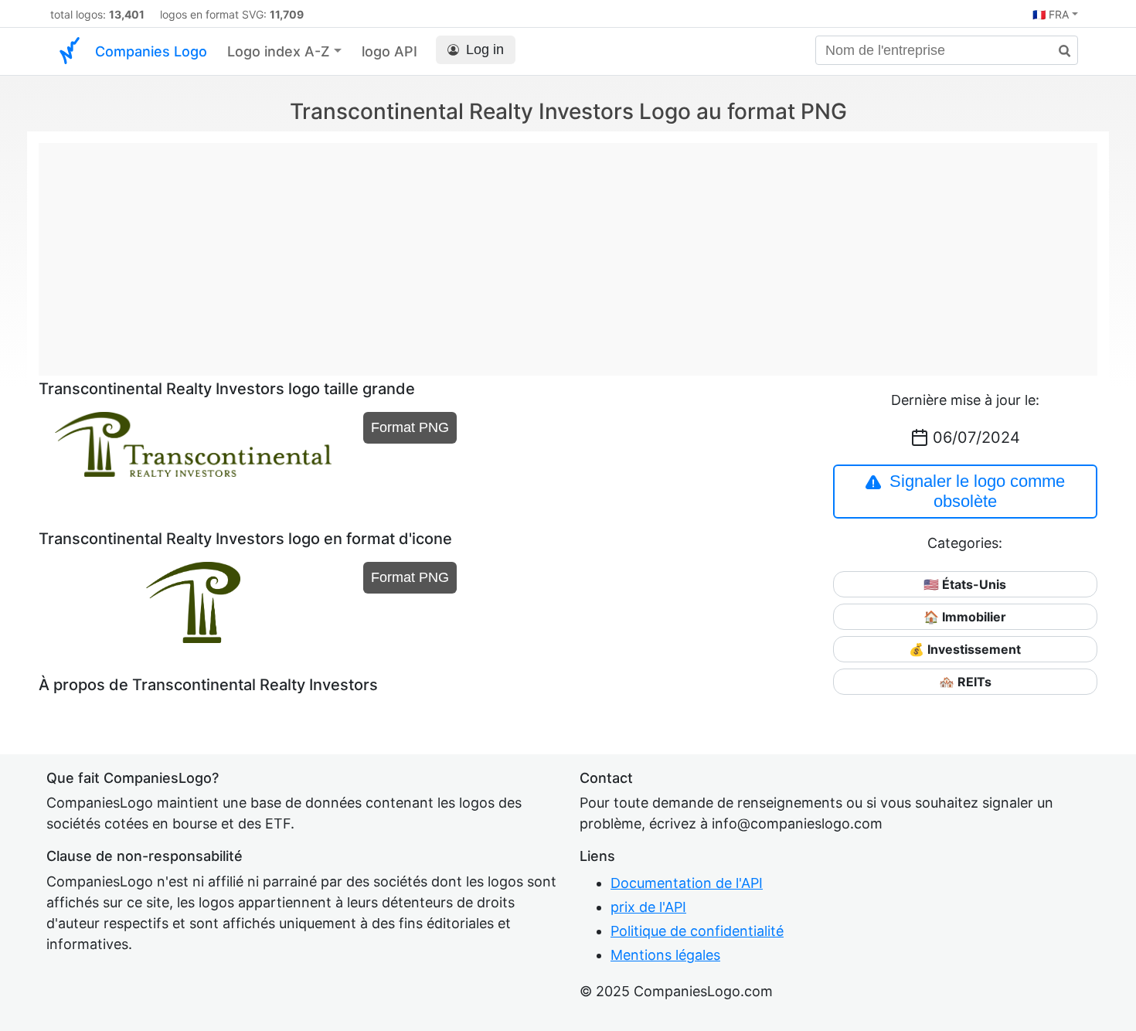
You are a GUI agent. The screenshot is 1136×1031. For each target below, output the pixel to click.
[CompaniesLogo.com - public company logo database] (69, 51)
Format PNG (410, 427)
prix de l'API (648, 907)
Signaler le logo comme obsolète (977, 491)
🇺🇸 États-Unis (964, 584)
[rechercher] (1058, 51)
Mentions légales (665, 955)
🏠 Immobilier (964, 616)
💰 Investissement (965, 649)
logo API (389, 51)
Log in (485, 49)
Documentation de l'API (687, 883)
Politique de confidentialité (697, 931)
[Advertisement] (568, 251)
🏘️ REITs (965, 681)
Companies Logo (151, 51)
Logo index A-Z (278, 51)
